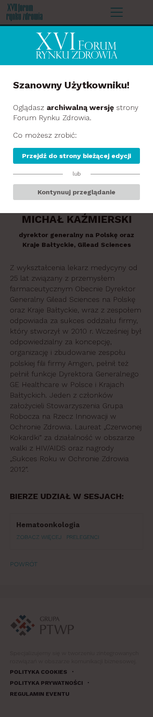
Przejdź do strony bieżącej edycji (76, 156)
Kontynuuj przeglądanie (76, 192)
